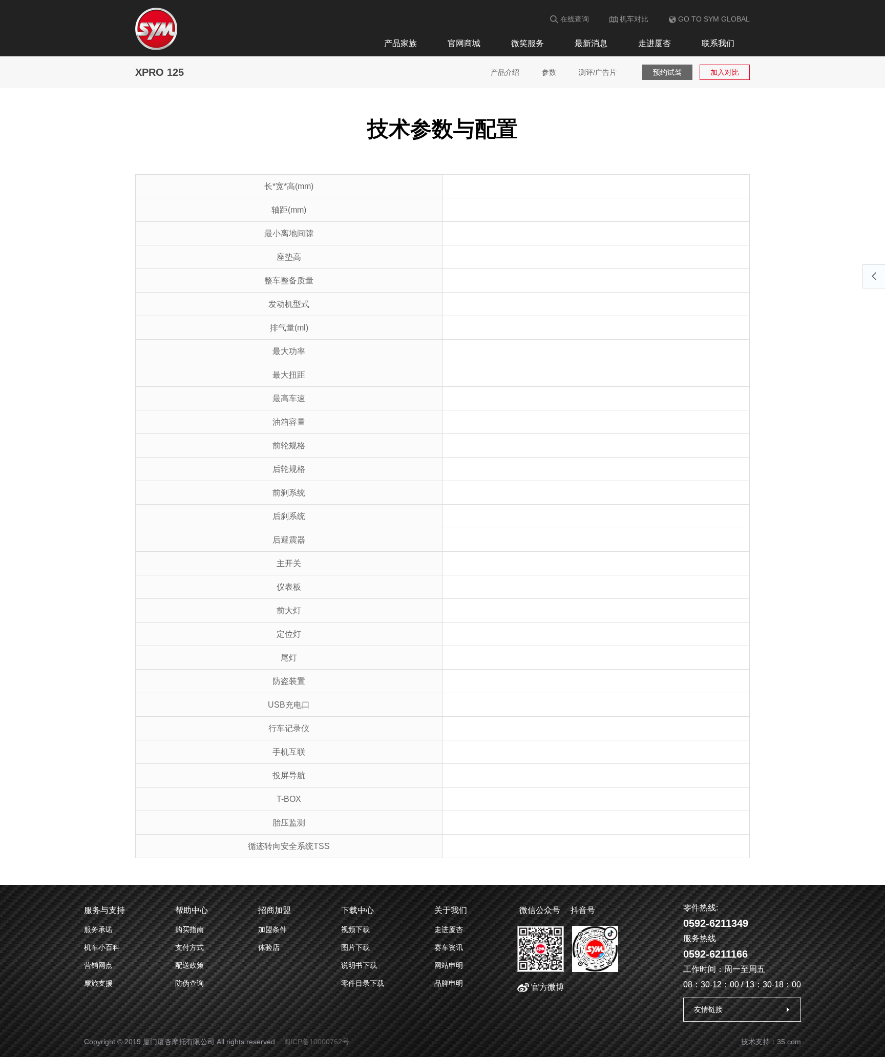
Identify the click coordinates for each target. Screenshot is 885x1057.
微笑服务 (527, 43)
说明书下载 (359, 965)
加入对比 (724, 72)
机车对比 (633, 19)
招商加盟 (274, 910)
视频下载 (355, 929)
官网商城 (464, 43)
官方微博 (546, 987)
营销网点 (98, 965)
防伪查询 (189, 983)
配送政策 (189, 965)
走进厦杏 (654, 43)
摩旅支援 (98, 983)
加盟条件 (272, 929)
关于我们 (450, 910)
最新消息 (591, 43)
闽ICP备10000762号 (316, 1042)
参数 (549, 72)
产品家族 (400, 43)
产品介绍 (505, 72)
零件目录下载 (362, 983)
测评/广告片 (598, 72)
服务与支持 (104, 910)
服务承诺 (98, 929)
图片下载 (355, 947)
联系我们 (718, 43)
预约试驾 (667, 72)
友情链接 (708, 1009)
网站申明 (448, 965)
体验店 (269, 947)
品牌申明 (448, 983)
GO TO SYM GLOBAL (713, 19)
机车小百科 (102, 947)
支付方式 (189, 947)
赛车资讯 (448, 947)
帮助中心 (191, 910)
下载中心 (357, 910)
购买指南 (189, 929)
